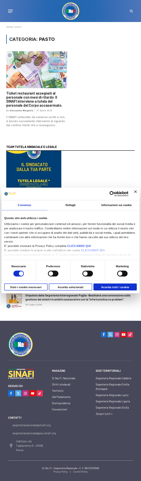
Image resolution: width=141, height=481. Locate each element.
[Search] (131, 11)
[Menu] (10, 11)
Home (9, 26)
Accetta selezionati (71, 287)
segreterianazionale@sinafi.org (31, 425)
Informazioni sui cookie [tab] (116, 205)
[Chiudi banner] (135, 193)
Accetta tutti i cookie (115, 287)
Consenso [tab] (24, 205)
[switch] (53, 273)
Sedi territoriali (108, 370)
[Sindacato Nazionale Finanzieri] (70, 11)
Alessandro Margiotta (21, 110)
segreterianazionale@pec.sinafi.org (34, 433)
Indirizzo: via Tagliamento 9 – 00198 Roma (29, 445)
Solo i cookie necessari (25, 287)
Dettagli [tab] (71, 205)
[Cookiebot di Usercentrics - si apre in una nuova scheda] (112, 194)
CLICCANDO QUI (79, 245)
